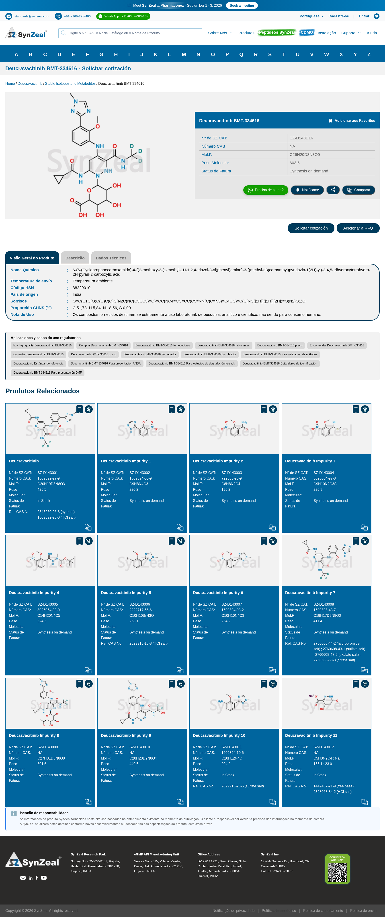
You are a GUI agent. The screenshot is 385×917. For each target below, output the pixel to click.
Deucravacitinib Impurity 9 (126, 735)
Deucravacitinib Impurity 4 (34, 592)
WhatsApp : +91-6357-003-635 (126, 16)
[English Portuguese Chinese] (306, 16)
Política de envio (363, 911)
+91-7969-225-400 (77, 16)
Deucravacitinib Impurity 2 (218, 461)
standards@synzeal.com (31, 16)
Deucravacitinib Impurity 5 (126, 592)
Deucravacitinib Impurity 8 (34, 735)
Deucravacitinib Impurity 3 (310, 461)
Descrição (75, 258)
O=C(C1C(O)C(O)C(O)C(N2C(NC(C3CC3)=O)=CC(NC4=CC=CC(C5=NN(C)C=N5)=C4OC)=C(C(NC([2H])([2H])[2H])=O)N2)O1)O (189, 301)
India (77, 294)
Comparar (362, 190)
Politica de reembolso (279, 911)
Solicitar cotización (311, 228)
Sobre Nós (217, 33)
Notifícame (310, 190)
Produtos (246, 33)
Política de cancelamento (323, 911)
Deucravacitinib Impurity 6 (218, 592)
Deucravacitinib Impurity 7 (310, 592)
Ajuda (372, 33)
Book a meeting (242, 5)
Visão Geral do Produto (32, 258)
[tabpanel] (192, 5)
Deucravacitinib (24, 461)
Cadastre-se (338, 16)
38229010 (81, 288)
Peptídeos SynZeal (277, 32)
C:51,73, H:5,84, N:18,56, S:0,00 (102, 308)
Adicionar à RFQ (358, 228)
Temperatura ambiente (93, 281)
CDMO (307, 32)
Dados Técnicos (111, 258)
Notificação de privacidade (234, 911)
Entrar (364, 16)
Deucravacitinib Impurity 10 (219, 735)
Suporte (348, 33)
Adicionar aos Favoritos (355, 120)
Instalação (327, 33)
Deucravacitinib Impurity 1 (126, 461)
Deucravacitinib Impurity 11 (311, 735)
